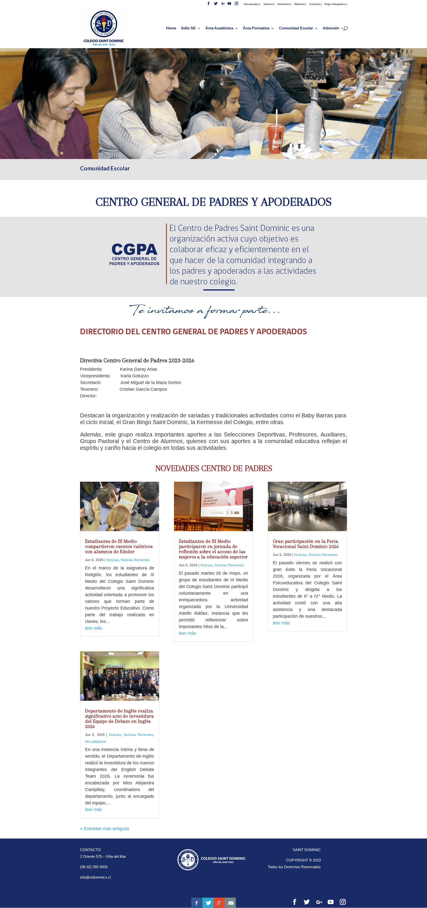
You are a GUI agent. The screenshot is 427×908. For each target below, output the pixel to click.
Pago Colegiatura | (336, 4)
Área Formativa (256, 28)
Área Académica (219, 28)
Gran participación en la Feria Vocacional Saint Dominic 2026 (306, 543)
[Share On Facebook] (196, 903)
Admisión (331, 28)
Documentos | (252, 4)
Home (171, 28)
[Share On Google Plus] (219, 903)
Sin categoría (95, 741)
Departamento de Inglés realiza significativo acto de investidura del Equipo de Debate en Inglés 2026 (119, 718)
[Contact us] (230, 903)
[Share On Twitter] (208, 903)
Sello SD (188, 28)
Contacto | (315, 4)
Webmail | (300, 4)
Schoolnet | (284, 4)
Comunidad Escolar (296, 28)
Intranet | (269, 4)
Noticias (113, 560)
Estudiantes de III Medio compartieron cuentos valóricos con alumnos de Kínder (119, 546)
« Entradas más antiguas (104, 828)
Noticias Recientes (135, 560)
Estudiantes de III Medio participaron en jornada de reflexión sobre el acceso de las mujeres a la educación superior (213, 549)
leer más (93, 628)
